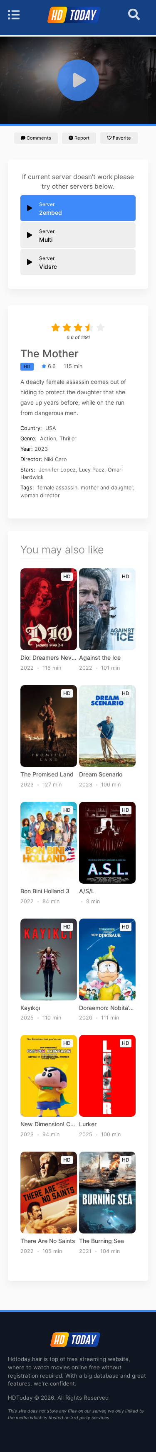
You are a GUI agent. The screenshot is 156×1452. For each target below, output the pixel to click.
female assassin (57, 487)
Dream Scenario (100, 774)
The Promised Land (47, 774)
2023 (41, 449)
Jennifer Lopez (57, 470)
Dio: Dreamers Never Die (48, 657)
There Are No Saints (47, 1241)
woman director (40, 495)
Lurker (88, 1124)
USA (50, 428)
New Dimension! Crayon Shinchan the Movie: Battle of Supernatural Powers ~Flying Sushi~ (48, 1124)
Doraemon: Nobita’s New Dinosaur (107, 1008)
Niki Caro (55, 459)
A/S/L (86, 891)
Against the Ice (100, 657)
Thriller (68, 438)
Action (48, 438)
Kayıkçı (30, 1008)
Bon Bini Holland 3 (44, 891)
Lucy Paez (91, 470)
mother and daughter (107, 487)
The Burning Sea (101, 1241)
